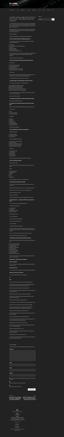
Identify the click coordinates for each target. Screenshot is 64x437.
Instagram (17, 426)
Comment (11, 349)
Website (11, 373)
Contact (48, 10)
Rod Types (23, 10)
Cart (52, 10)
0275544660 (17, 414)
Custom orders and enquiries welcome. (17, 417)
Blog (43, 10)
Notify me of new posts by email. (15, 386)
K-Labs (13, 3)
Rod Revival (34, 10)
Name (10, 362)
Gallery (28, 10)
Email (10, 367)
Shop (18, 10)
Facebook (17, 424)
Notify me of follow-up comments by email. (17, 383)
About (39, 10)
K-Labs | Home (12, 10)
